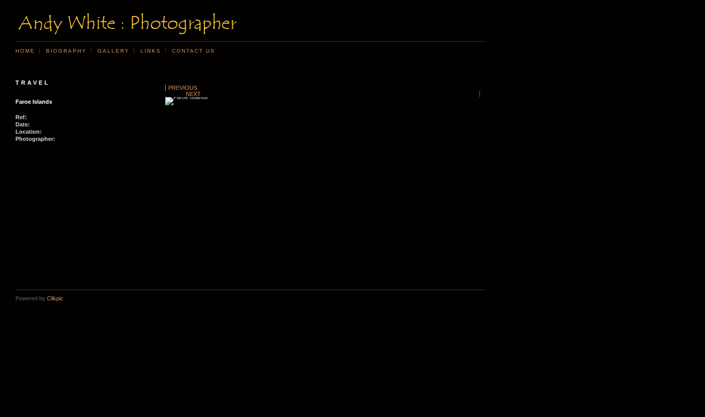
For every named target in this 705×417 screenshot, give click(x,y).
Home (25, 51)
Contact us (193, 51)
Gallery (114, 51)
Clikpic (55, 298)
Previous (182, 88)
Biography (66, 51)
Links (150, 51)
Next (193, 94)
